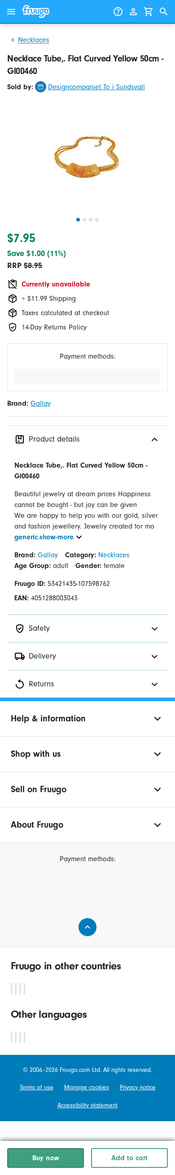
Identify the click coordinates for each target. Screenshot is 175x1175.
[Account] (133, 11)
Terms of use (36, 1087)
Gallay (41, 403)
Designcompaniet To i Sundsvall (96, 87)
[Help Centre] (118, 11)
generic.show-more (44, 537)
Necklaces (33, 40)
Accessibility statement (87, 1105)
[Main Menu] (11, 11)
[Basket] (148, 11)
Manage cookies (86, 1087)
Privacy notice (138, 1087)
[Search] (163, 11)
